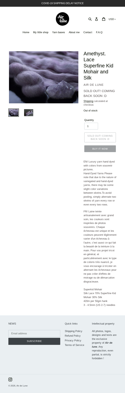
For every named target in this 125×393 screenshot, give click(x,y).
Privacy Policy (73, 340)
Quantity (89, 120)
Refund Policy (73, 335)
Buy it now (100, 149)
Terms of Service (74, 345)
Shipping (88, 101)
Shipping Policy (73, 331)
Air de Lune (22, 385)
